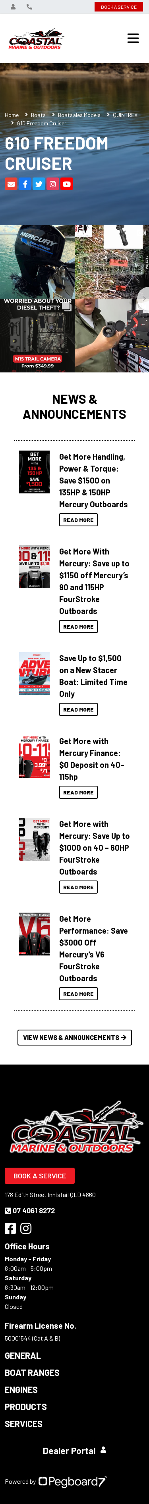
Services (24, 1423)
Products (26, 1406)
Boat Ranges (32, 1372)
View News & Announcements (71, 1037)
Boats (38, 114)
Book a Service (40, 1175)
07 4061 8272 (34, 1210)
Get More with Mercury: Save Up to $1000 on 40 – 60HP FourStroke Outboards (94, 847)
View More (34, 469)
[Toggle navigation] (133, 38)
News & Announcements (74, 406)
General (23, 1355)
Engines (21, 1389)
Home (12, 114)
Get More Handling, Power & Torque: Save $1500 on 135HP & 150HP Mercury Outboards (93, 480)
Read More (78, 519)
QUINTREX (125, 114)
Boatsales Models (79, 114)
